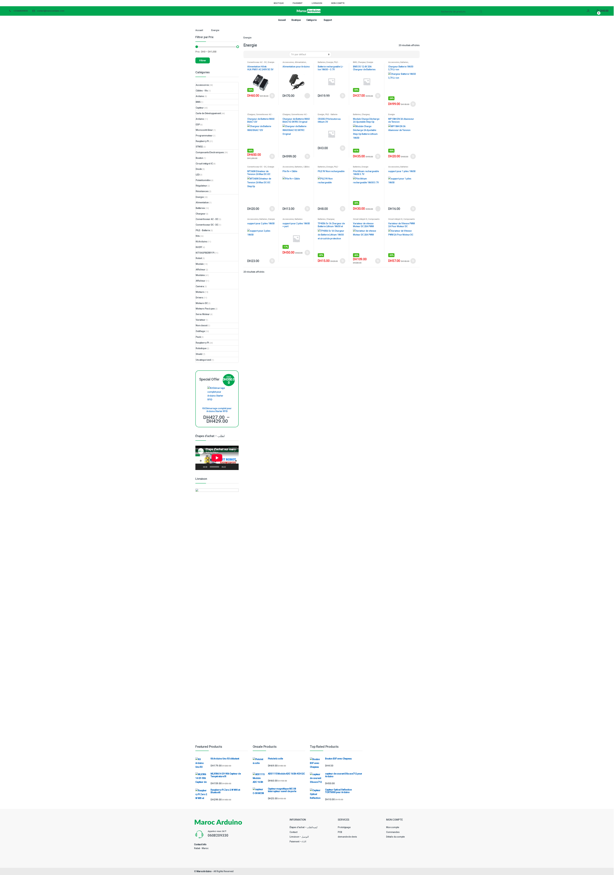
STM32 (199, 146)
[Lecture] (199, 466)
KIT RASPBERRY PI (205, 252)
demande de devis (347, 836)
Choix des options (307, 95)
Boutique (279, 3)
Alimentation (300, 62)
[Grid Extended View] (252, 54)
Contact (293, 832)
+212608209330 (20, 11)
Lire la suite (378, 208)
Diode (199, 169)
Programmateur (204, 135)
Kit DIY (199, 247)
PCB (340, 832)
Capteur (200, 107)
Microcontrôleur (204, 130)
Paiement (298, 3)
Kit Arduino (201, 241)
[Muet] (229, 466)
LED (198, 174)
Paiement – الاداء (298, 841)
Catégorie (311, 20)
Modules (200, 275)
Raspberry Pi (202, 141)
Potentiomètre (203, 180)
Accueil (282, 20)
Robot (199, 258)
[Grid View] (248, 54)
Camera (200, 286)
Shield (199, 354)
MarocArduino (204, 871)
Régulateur (201, 185)
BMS (355, 62)
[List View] (257, 54)
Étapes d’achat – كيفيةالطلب (304, 827)
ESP (198, 124)
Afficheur (200, 269)
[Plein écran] (234, 466)
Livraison (317, 3)
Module (200, 264)
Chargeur (362, 62)
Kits (198, 236)
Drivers (199, 297)
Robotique (201, 348)
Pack (198, 337)
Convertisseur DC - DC (257, 167)
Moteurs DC (202, 303)
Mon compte (337, 3)
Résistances (202, 191)
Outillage (200, 331)
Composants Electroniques (210, 152)
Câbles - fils (202, 90)
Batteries (322, 62)
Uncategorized (203, 360)
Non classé (201, 325)
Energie (271, 62)
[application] (217, 458)
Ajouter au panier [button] (272, 95)
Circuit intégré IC (360, 219)
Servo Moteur (203, 314)
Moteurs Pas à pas (205, 308)
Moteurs (200, 292)
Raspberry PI (202, 342)
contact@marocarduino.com (50, 11)
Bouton (199, 158)
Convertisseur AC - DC (257, 62)
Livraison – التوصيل (299, 836)
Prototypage (344, 827)
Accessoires (288, 62)
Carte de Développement (208, 113)
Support (328, 20)
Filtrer (202, 60)
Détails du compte (395, 836)
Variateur (200, 320)
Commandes (393, 832)
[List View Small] (262, 54)
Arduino (200, 96)
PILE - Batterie (331, 114)
